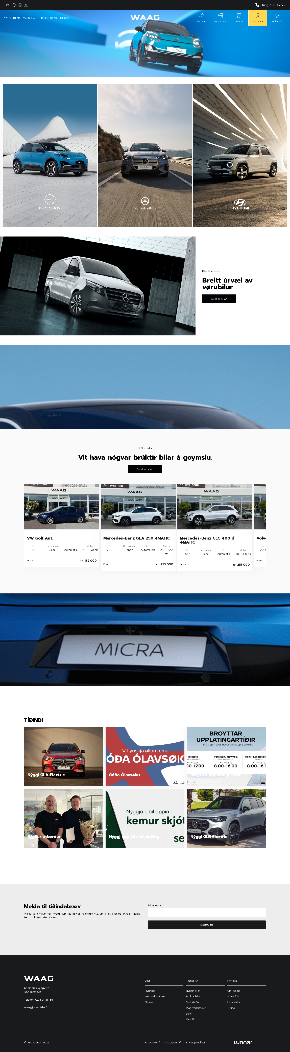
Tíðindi (231, 1008)
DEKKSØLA (257, 21)
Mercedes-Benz (155, 997)
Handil (190, 1019)
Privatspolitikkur (195, 1043)
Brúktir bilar (48, 18)
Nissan (149, 1002)
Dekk (189, 1014)
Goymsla (239, 21)
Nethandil (277, 21)
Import (64, 18)
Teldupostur (154, 905)
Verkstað (201, 21)
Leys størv (233, 1002)
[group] (61, 525)
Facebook (151, 1043)
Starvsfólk (233, 997)
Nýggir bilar (12, 18)
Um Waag (233, 991)
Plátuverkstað (220, 21)
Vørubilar (29, 18)
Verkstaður (193, 1002)
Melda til (206, 925)
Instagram (172, 1043)
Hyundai (150, 991)
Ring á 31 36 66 (273, 5)
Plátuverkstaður (196, 1008)
